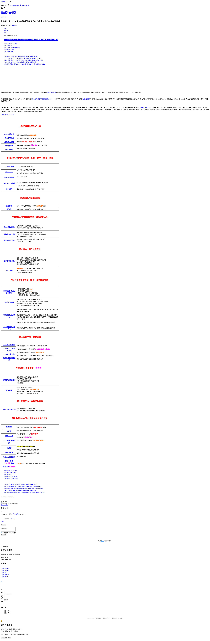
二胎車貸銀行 (5, 568)
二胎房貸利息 (5, 576)
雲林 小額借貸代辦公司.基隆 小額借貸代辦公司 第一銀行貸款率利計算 (24, 64)
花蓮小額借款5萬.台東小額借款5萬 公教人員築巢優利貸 (20, 62)
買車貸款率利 (8, 474)
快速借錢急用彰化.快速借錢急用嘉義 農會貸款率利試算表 (20, 56)
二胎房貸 (3, 572)
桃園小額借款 (86, 99)
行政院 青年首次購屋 (10, 472)
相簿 (5, 28)
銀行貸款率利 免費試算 (10, 476)
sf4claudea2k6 (4, 505)
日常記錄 (14, 25)
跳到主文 (3, 17)
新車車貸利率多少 (9, 51)
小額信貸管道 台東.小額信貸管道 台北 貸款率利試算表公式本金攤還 (23, 60)
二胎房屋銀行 (5, 570)
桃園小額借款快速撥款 (10, 43)
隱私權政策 (114, 618)
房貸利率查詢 (8, 45)
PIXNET (93, 618)
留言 (18, 514)
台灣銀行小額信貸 (9, 49)
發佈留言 (3, 535)
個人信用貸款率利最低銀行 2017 (41, 99)
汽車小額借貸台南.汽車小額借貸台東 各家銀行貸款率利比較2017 (22, 58)
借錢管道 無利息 (144, 107)
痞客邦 (15, 514)
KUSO (13, 518)
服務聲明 (120, 618)
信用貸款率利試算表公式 (11, 478)
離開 (9, 637)
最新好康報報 (8, 12)
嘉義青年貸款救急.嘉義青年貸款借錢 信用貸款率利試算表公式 (31, 40)
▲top (2, 521)
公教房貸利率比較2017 (7, 115)
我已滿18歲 (4, 637)
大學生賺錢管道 (51, 92)
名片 (5, 32)
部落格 (6, 30)
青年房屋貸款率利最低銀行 (12, 47)
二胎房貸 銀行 (5, 574)
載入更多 (3, 524)
